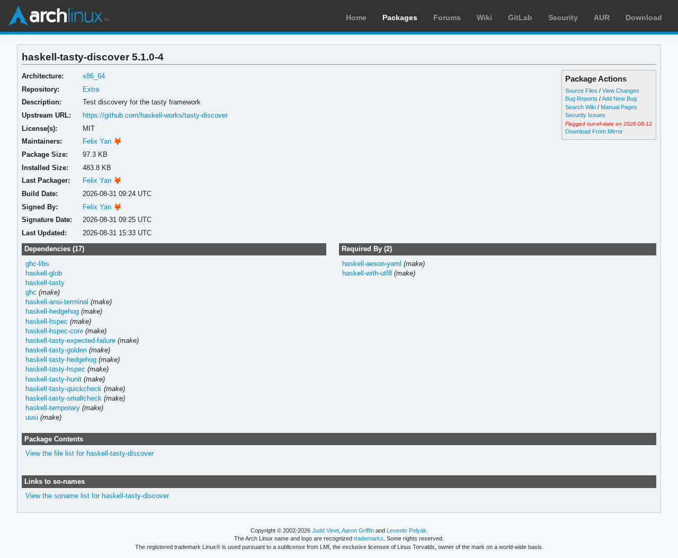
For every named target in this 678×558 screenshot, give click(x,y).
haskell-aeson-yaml (372, 264)
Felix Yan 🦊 (102, 141)
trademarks (368, 538)
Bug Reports (581, 98)
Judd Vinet (325, 530)
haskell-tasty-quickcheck (63, 389)
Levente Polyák (406, 530)
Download (644, 17)
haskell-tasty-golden (56, 350)
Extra (91, 89)
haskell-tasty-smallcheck (63, 398)
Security (563, 17)
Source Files (581, 90)
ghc (31, 292)
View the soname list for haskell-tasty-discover (97, 496)
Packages (399, 17)
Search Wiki (580, 107)
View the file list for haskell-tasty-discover (89, 453)
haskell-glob (43, 273)
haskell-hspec (46, 321)
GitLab (520, 17)
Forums (447, 17)
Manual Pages (619, 107)
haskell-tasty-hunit (53, 379)
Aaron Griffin (358, 530)
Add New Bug (619, 98)
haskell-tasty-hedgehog (60, 360)
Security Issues (585, 115)
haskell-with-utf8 (367, 273)
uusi (31, 417)
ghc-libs (37, 264)
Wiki (484, 17)
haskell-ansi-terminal (56, 302)
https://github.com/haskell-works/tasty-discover (155, 115)
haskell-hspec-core (54, 331)
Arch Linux (58, 15)
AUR (602, 17)
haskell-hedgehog (52, 311)
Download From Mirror (594, 131)
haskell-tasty (45, 283)
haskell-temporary (52, 408)
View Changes (620, 90)
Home (356, 17)
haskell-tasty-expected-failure (70, 340)
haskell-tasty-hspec (55, 369)
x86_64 (94, 76)
